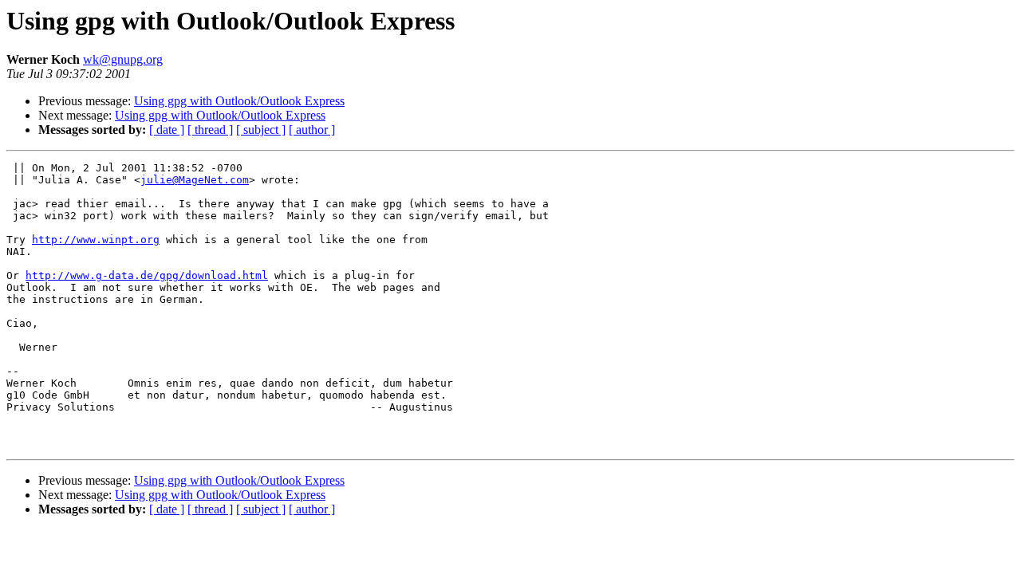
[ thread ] (210, 129)
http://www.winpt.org (96, 240)
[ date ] (166, 129)
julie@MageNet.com (194, 180)
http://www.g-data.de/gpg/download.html (147, 275)
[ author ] (312, 129)
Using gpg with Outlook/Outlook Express (239, 101)
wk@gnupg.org (123, 59)
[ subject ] (261, 129)
